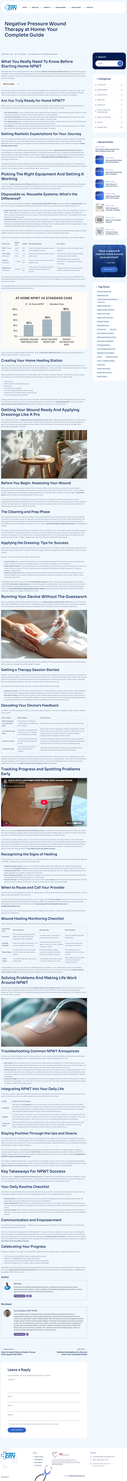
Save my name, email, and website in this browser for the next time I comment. (34, 1424)
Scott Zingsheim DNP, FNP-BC (25, 1311)
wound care (101, 365)
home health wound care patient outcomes (41, 848)
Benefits (47, 7)
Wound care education (104, 372)
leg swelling (101, 329)
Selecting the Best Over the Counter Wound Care (113, 197)
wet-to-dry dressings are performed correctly (60, 524)
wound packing (102, 376)
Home (24, 7)
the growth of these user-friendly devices (55, 157)
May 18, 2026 (110, 158)
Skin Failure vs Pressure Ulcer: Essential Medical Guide (112, 185)
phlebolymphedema (103, 345)
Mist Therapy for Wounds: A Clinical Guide (113, 209)
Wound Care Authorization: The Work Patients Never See (107, 150)
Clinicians (101, 85)
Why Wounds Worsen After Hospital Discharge (114, 173)
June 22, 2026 (99, 147)
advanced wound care (104, 291)
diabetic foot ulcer (103, 313)
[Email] (27, 1296)
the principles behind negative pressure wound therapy (26, 588)
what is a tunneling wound (105, 361)
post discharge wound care (106, 349)
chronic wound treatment (105, 310)
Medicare (101, 100)
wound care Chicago (103, 368)
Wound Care (102, 127)
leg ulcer (113, 329)
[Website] (30, 1296)
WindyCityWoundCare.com (77, 1476)
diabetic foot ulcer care (105, 317)
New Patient (76, 7)
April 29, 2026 (110, 182)
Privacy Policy (39, 1457)
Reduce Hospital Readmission (103, 111)
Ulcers (100, 122)
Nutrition (101, 105)
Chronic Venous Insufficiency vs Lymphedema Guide (113, 233)
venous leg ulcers (112, 357)
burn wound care (102, 295)
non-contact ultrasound (105, 341)
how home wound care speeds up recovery (15, 1241)
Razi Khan (17, 1284)
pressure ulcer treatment (105, 353)
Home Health (102, 95)
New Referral (61, 7)
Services (35, 7)
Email (10, 1405)
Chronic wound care (103, 306)
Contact (89, 7)
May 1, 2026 (109, 170)
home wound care (102, 325)
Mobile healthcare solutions (106, 337)
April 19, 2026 (110, 205)
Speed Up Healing (104, 117)
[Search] (120, 63)
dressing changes (103, 321)
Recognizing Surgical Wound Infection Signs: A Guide (114, 161)
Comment (11, 1379)
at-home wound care (62, 402)
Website (10, 1415)
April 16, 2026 (110, 229)
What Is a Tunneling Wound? (113, 221)
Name (10, 1396)
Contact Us (38, 1465)
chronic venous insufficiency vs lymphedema (107, 300)
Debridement (102, 90)
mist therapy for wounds (105, 333)
